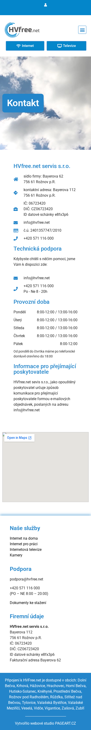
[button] (82, 30)
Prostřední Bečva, (67, 691)
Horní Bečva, (76, 686)
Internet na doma (24, 538)
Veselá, (27, 708)
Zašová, (68, 708)
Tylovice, (29, 702)
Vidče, (39, 708)
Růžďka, (56, 697)
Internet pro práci (24, 544)
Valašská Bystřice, (52, 702)
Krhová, (23, 686)
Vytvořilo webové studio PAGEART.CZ (45, 723)
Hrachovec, (56, 686)
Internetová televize (26, 549)
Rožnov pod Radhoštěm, (29, 697)
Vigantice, (53, 708)
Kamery (16, 555)
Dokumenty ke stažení (28, 603)
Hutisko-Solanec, (23, 691)
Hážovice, (38, 686)
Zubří (80, 708)
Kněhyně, (45, 691)
